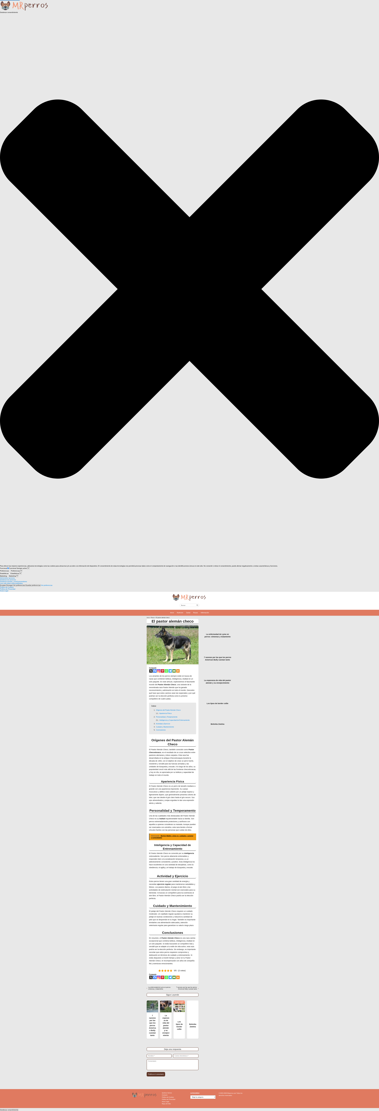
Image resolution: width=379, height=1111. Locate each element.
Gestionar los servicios (8, 580)
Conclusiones (161, 730)
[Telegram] (170, 671)
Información (205, 613)
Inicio (172, 613)
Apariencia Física (165, 713)
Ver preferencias (19, 585)
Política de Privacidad (7, 589)
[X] (151, 671)
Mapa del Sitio (166, 1103)
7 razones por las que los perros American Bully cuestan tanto (186, 988)
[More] (178, 671)
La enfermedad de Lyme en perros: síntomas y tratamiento (159, 988)
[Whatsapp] (166, 671)
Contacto (164, 1095)
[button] (189, 289)
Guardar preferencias (33, 585)
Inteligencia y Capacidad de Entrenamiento (174, 720)
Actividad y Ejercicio (163, 724)
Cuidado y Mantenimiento (165, 727)
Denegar (9, 585)
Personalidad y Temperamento (166, 717)
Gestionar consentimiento (9, 1110)
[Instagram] (158, 671)
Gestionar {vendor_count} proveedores (13, 581)
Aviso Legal (4, 591)
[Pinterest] (162, 671)
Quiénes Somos (167, 1093)
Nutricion (180, 613)
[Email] (174, 671)
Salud (188, 613)
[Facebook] (155, 671)
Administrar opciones (7, 578)
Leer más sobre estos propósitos (11, 583)
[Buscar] (197, 605)
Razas (195, 613)
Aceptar (3, 585)
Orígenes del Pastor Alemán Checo (168, 710)
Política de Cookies (7, 587)
